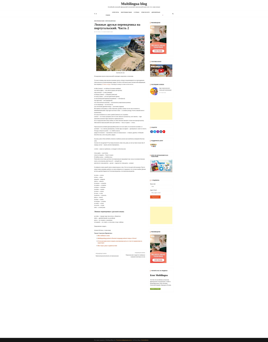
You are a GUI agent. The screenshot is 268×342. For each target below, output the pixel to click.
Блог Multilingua (159, 275)
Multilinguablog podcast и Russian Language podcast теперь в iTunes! (117, 238)
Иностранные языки (126, 12)
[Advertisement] (161, 111)
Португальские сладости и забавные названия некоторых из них (135, 255)
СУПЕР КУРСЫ (115, 12)
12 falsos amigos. (106, 84)
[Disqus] (120, 280)
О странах (136, 12)
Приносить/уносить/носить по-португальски (107, 256)
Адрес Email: (153, 190)
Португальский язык (110, 20)
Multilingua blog (134, 4)
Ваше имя (152, 184)
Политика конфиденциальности (124, 340)
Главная (108, 15)
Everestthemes (145, 340)
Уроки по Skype (145, 12)
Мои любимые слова (104, 235)
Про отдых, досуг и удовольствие (107, 245)
